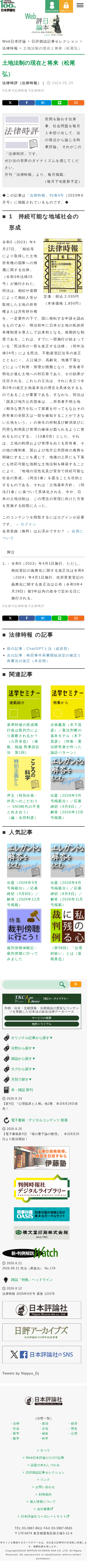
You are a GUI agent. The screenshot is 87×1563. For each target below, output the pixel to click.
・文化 (43, 1428)
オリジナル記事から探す (32, 1038)
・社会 (14, 1428)
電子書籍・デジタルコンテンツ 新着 (39, 1120)
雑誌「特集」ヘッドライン (32, 1280)
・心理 (72, 1433)
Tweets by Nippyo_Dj (20, 1373)
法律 (7, 90)
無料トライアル (42, 1024)
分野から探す (23, 1048)
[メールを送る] (76, 102)
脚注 (11, 552)
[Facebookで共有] (27, 102)
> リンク (43, 1479)
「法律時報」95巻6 (43, 195)
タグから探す (23, 1069)
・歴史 (72, 1428)
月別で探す (21, 1079)
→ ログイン (26, 524)
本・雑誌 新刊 (22, 1090)
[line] (60, 102)
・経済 (72, 1423)
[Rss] (75, 984)
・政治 (43, 1423)
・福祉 (43, 1433)
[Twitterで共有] (10, 102)
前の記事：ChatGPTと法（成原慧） (39, 648)
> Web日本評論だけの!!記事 (43, 1457)
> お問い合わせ (43, 1487)
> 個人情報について (41, 1501)
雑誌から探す (23, 1058)
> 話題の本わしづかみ (43, 1465)
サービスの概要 (42, 1018)
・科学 (43, 1438)
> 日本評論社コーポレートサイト (42, 1516)
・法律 (14, 1423)
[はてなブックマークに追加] (43, 102)
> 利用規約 (43, 1494)
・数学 (14, 1438)
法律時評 (38, 90)
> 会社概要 (42, 1509)
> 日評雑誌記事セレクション (44, 1472)
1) (20, 360)
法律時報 (21, 90)
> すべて (43, 1450)
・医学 (14, 1433)
